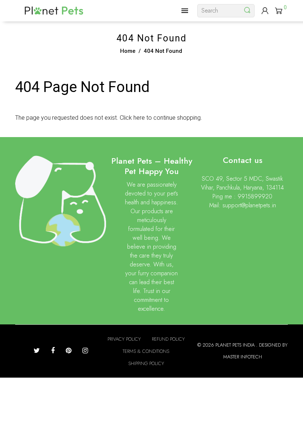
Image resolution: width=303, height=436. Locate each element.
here (139, 117)
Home (128, 51)
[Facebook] (53, 351)
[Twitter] (37, 351)
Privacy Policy (124, 339)
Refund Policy (168, 339)
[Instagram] (85, 351)
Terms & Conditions (146, 351)
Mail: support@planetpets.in (242, 205)
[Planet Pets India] (54, 10)
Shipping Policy (146, 363)
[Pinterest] (68, 351)
